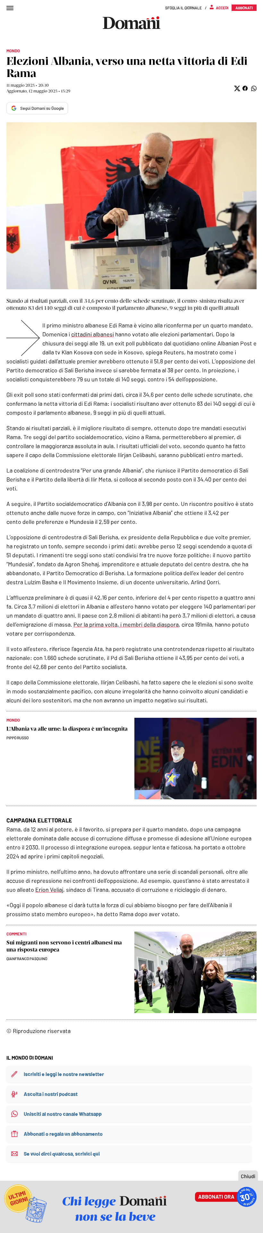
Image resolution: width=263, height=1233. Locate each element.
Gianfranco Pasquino (26, 958)
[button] (236, 88)
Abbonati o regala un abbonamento (63, 1134)
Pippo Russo (17, 737)
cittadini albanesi (92, 334)
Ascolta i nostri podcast (51, 1094)
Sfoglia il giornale (183, 7)
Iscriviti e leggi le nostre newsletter (64, 1074)
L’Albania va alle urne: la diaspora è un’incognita (67, 728)
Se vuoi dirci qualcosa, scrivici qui (62, 1154)
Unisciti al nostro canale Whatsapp (63, 1114)
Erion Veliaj (49, 889)
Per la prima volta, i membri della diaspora (126, 624)
